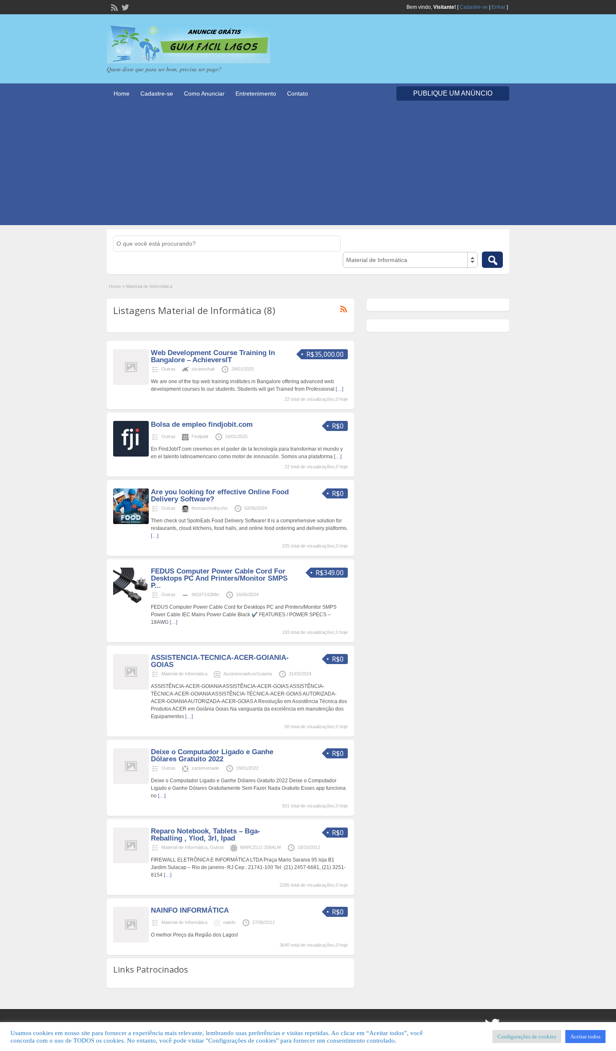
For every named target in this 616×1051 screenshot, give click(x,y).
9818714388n (205, 594)
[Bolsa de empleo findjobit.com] (131, 455)
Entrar (498, 7)
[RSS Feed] (113, 6)
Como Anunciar (204, 93)
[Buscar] (492, 260)
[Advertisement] (308, 166)
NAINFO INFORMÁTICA (190, 910)
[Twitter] (124, 6)
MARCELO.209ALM (260, 847)
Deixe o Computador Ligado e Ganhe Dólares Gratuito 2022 (212, 755)
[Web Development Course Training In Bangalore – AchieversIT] (131, 383)
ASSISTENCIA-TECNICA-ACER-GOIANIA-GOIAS (220, 661)
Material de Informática (184, 673)
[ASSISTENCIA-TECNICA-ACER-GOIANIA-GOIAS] (131, 688)
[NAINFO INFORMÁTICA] (131, 941)
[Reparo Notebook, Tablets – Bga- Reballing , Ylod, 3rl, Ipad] (131, 861)
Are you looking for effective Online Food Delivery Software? (220, 495)
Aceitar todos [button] (585, 1036)
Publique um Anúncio (452, 93)
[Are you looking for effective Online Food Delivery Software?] (131, 522)
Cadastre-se (474, 7)
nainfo (229, 922)
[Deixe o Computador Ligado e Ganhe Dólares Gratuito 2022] (131, 782)
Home (121, 93)
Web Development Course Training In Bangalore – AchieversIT (213, 356)
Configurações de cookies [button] (526, 1036)
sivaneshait (203, 368)
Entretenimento (256, 93)
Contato (297, 93)
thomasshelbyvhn (210, 508)
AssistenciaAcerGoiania (247, 673)
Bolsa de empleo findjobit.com (202, 424)
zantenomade (205, 768)
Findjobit (200, 436)
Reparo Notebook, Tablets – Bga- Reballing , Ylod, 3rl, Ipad (205, 834)
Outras (168, 368)
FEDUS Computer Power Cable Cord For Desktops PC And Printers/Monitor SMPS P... (219, 578)
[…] (339, 389)
